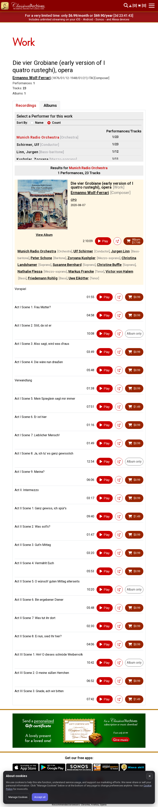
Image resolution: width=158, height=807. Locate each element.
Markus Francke (81, 271)
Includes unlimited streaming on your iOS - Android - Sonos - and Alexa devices (79, 19)
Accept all (39, 797)
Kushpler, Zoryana (33, 159)
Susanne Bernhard (67, 265)
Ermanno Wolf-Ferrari (32, 77)
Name (39, 122)
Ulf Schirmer (83, 251)
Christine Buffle (109, 265)
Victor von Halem (119, 271)
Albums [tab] (50, 105)
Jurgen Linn (120, 251)
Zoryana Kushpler (81, 258)
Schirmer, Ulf (28, 145)
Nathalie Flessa (30, 271)
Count (56, 122)
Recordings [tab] (26, 105)
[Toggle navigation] (151, 6)
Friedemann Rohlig (42, 278)
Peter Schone (41, 258)
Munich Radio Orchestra (38, 137)
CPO (74, 200)
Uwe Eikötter (79, 278)
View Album (44, 235)
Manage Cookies (17, 797)
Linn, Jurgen (27, 152)
